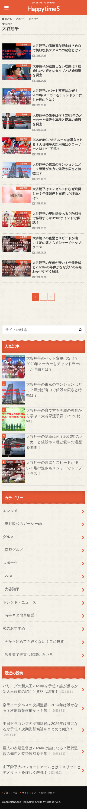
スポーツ (10, 562)
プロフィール (10, 792)
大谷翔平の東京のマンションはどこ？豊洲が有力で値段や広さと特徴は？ (54, 389)
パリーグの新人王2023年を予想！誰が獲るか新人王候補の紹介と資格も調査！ (40, 688)
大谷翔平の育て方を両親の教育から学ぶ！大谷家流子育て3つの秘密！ (54, 415)
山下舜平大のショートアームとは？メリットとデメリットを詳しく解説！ (42, 769)
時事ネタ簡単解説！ (21, 615)
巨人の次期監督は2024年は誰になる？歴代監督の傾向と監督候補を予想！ (40, 750)
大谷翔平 (12, 589)
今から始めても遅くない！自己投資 (34, 641)
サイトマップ (29, 792)
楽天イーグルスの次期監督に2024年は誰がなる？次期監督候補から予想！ (40, 707)
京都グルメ (14, 549)
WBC (9, 576)
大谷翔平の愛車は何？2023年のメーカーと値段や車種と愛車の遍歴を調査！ (54, 441)
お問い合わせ (48, 792)
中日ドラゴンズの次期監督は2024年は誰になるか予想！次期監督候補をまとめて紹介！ (40, 729)
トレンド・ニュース (19, 602)
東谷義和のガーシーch (23, 523)
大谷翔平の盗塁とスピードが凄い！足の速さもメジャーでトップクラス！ (54, 468)
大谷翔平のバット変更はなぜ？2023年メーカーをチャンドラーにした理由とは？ (54, 363)
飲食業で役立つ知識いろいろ (29, 654)
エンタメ (10, 510)
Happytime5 (43, 8)
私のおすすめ (14, 628)
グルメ (8, 536)
